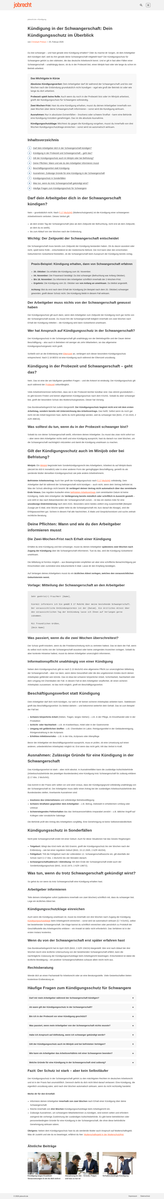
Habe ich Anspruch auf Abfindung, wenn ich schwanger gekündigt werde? (67, 1035)
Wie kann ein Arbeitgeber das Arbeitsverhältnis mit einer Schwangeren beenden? (70, 1053)
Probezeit (50, 384)
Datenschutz (145, 1196)
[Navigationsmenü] (148, 5)
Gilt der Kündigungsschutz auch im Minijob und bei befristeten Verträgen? (67, 1044)
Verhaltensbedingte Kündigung (116, 1176)
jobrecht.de (32, 19)
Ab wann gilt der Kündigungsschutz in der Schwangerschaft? (60, 1007)
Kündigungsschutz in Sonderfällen (49, 178)
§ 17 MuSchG (65, 212)
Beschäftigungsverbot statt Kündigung (51, 168)
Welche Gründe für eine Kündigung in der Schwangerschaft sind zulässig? (67, 1062)
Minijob (43, 465)
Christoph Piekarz (38, 42)
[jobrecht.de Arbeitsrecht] (23, 5)
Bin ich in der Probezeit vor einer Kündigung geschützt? (58, 1016)
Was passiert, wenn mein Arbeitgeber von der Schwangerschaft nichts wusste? (69, 1025)
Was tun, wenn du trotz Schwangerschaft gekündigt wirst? (60, 183)
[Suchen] (141, 5)
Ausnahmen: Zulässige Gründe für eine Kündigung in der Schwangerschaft (69, 173)
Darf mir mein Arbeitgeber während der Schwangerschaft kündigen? (64, 998)
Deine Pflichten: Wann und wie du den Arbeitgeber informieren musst (66, 163)
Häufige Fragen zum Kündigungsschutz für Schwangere (60, 188)
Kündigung (42, 19)
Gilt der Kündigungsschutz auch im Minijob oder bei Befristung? (63, 158)
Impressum (133, 1196)
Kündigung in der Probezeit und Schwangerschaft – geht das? (62, 153)
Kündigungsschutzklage (39, 921)
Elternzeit (67, 354)
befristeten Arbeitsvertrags (83, 492)
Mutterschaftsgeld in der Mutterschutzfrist (104, 1134)
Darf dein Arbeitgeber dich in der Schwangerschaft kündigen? (62, 148)
